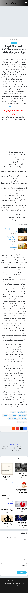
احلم (21, 103)
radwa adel (18, 55)
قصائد (4, 415)
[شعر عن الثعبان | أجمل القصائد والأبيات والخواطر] (22, 238)
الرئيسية (16, 39)
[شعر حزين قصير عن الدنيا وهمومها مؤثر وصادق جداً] (7, 469)
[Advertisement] (14, 21)
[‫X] (21, 428)
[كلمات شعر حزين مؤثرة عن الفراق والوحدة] (21, 504)
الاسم (25, 559)
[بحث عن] (20, 3)
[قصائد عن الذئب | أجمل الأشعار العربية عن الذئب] (22, 230)
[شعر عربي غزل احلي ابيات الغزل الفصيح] (7, 504)
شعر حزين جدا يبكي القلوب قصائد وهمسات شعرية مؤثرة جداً (22, 524)
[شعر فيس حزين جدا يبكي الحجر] (7, 488)
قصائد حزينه (12, 418)
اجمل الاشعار (21, 412)
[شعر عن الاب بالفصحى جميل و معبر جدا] (7, 518)
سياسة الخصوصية (7, 583)
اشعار (12, 412)
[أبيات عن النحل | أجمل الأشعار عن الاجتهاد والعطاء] (22, 246)
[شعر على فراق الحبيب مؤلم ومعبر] (21, 467)
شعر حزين (11, 39)
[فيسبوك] (25, 428)
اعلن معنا (18, 583)
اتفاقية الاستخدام (14, 585)
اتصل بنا (22, 583)
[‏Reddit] (13, 428)
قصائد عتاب (22, 422)
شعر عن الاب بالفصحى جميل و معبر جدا (8, 524)
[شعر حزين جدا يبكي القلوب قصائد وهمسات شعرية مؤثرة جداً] (21, 518)
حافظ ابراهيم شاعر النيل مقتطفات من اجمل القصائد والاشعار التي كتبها (21, 491)
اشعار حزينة (22, 415)
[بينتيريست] (17, 428)
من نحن (13, 583)
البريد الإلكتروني (23, 565)
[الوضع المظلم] (17, 3)
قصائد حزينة (22, 418)
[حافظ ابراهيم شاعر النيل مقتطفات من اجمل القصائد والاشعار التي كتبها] (21, 485)
